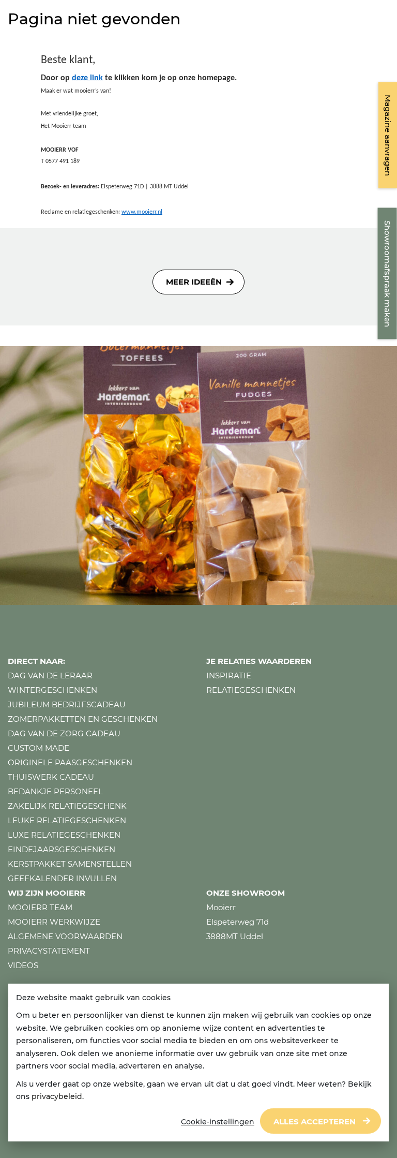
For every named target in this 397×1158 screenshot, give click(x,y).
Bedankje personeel (55, 791)
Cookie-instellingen (217, 1121)
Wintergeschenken (52, 690)
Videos (23, 965)
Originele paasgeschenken (70, 762)
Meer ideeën (194, 282)
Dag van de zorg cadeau (64, 733)
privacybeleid (57, 1096)
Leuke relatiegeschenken (67, 820)
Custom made (38, 748)
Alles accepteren (314, 1121)
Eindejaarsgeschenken (61, 849)
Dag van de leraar (50, 675)
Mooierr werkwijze (54, 922)
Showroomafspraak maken (387, 273)
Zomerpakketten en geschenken (83, 719)
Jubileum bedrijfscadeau (67, 704)
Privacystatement (49, 951)
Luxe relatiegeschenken (64, 835)
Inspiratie (228, 675)
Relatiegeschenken (251, 690)
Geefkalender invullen (62, 878)
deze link (87, 78)
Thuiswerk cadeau (51, 777)
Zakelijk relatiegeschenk (67, 806)
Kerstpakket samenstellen (70, 864)
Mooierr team (40, 907)
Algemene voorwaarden (65, 936)
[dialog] (198, 1063)
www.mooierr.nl (141, 212)
